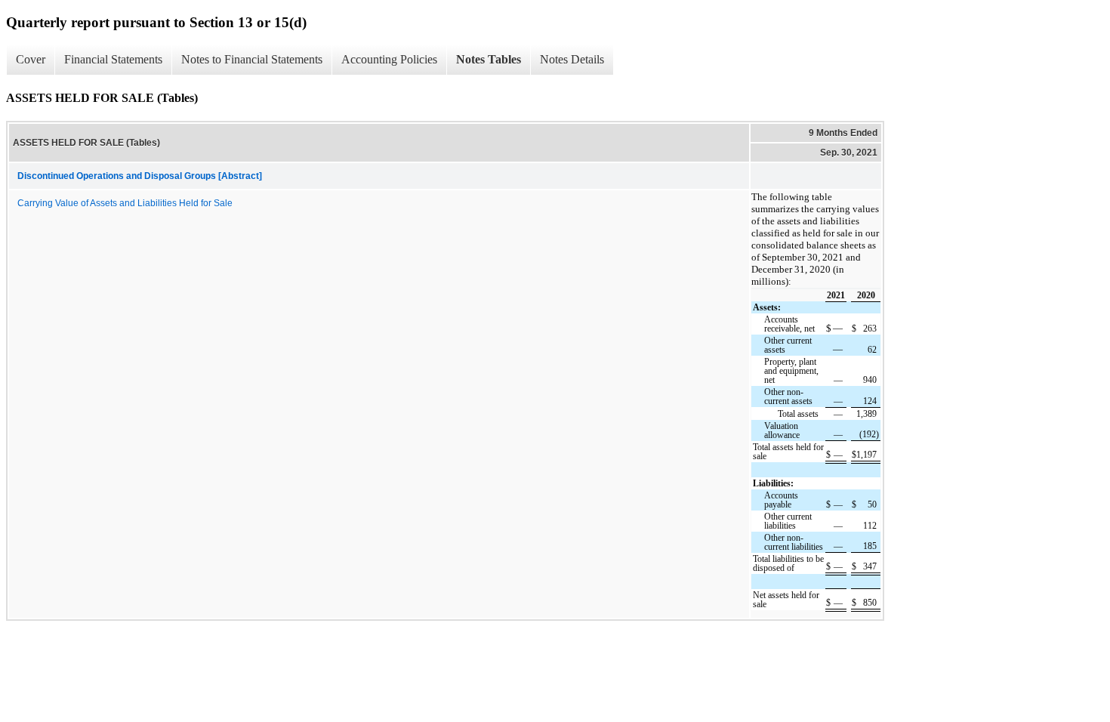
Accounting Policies (389, 59)
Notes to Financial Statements (251, 59)
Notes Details (572, 59)
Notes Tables (488, 59)
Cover (30, 59)
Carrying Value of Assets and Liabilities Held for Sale (125, 203)
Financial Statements (113, 59)
